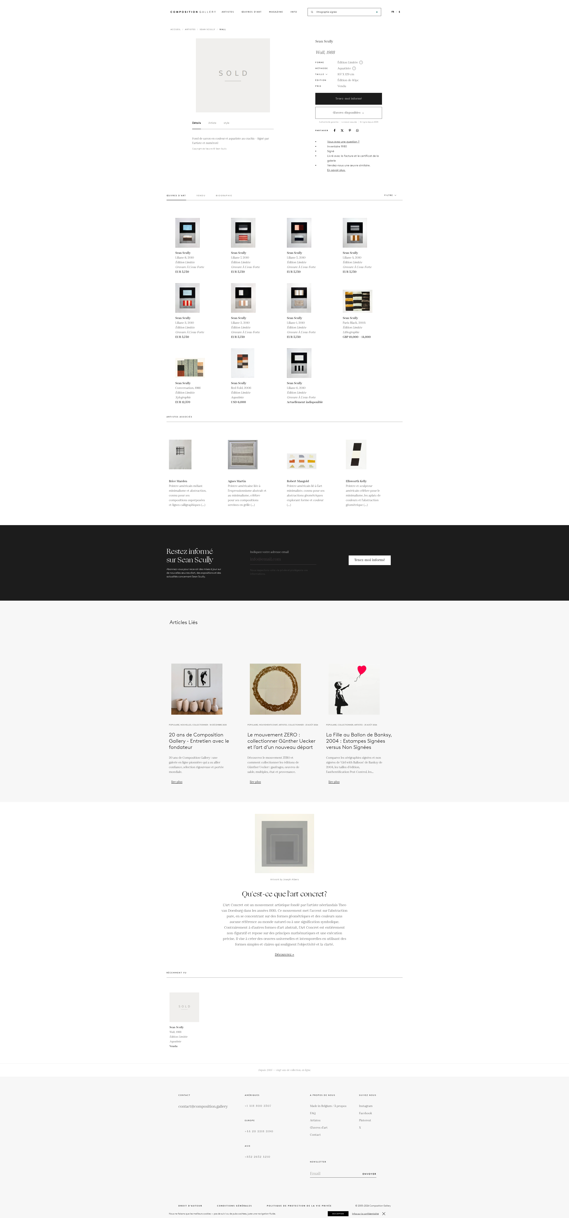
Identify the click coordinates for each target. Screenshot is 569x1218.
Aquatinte (344, 68)
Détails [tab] (196, 123)
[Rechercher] (377, 12)
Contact (315, 1135)
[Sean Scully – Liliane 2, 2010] (246, 298)
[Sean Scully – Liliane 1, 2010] (302, 298)
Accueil (176, 29)
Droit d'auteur (190, 1206)
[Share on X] (342, 130)
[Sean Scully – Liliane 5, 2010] (302, 233)
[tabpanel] (233, 144)
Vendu (342, 86)
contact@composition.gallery (203, 1106)
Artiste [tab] (212, 123)
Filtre (388, 195)
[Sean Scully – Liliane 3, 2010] (190, 298)
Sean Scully (207, 29)
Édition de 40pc (348, 80)
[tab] (176, 197)
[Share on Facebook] (334, 130)
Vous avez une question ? (343, 141)
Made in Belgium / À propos (328, 1106)
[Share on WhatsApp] (357, 130)
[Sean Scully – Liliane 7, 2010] (246, 233)
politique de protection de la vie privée (299, 1206)
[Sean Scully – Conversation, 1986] (190, 363)
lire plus (176, 782)
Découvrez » (284, 954)
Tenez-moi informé (348, 99)
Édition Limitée (348, 62)
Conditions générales (234, 1206)
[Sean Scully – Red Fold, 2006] (246, 363)
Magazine (276, 12)
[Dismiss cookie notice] (383, 1213)
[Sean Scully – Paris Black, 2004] (357, 298)
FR (392, 12)
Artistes (228, 12)
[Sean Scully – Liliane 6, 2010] (302, 363)
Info (294, 12)
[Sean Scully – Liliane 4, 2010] (357, 233)
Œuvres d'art (252, 12)
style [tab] (226, 123)
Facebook (365, 1113)
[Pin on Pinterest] (350, 130)
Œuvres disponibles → (348, 113)
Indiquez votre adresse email (269, 552)
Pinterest (365, 1120)
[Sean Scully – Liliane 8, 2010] (190, 233)
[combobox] (344, 12)
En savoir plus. (336, 170)
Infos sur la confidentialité (365, 1213)
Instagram (366, 1106)
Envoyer (369, 1174)
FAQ (313, 1113)
